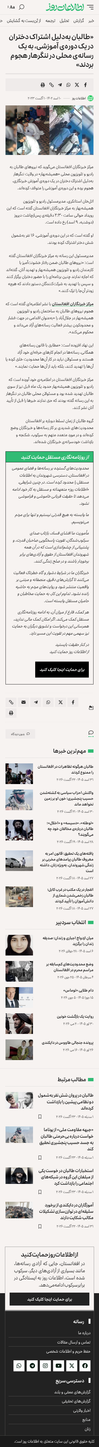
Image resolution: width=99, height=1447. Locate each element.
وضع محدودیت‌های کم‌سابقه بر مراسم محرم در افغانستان (70, 966)
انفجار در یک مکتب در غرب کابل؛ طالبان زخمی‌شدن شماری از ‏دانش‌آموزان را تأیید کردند (70, 895)
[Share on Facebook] (85, 84)
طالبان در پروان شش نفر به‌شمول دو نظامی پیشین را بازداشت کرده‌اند (66, 1101)
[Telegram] (32, 1365)
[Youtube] (58, 1365)
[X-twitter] (71, 1365)
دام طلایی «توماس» (78, 990)
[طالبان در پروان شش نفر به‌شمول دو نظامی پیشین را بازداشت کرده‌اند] (19, 1100)
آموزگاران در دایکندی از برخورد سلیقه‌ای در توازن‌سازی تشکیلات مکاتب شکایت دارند (66, 1211)
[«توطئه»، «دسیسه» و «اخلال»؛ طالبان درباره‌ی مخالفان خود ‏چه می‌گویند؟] (19, 830)
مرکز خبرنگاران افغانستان (73, 304)
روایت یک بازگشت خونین (75, 1016)
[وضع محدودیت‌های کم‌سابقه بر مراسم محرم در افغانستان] (19, 971)
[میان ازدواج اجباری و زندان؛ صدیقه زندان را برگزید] (19, 945)
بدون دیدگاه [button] (18, 734)
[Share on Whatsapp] (68, 84)
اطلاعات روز (79, 98)
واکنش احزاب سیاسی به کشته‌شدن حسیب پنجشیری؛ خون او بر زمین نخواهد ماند (67, 798)
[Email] (23, 702)
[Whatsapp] (18, 1365)
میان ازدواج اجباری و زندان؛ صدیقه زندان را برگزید (68, 940)
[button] (89, 7)
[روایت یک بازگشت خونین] (19, 1023)
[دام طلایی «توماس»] (19, 997)
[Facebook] (84, 1365)
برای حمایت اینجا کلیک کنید (62, 669)
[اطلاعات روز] (65, 7)
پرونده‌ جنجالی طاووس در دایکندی (68, 1042)
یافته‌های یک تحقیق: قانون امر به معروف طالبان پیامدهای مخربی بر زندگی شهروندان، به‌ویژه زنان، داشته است (67, 862)
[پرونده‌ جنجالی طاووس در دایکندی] (19, 1049)
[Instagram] (45, 1365)
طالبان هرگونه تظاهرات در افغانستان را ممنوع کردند (66, 769)
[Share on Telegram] (60, 84)
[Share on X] (77, 84)
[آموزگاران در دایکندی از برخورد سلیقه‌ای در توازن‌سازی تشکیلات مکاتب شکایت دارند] (19, 1210)
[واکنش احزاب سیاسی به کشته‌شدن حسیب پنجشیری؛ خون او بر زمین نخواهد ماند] (19, 800)
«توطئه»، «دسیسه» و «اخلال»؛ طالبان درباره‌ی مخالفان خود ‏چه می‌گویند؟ (70, 828)
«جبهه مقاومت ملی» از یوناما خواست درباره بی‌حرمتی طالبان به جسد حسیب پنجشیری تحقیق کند (66, 1139)
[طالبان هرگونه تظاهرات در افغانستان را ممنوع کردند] (19, 773)
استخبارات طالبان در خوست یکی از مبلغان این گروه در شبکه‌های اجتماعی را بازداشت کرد (66, 1176)
